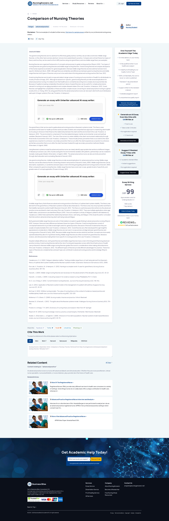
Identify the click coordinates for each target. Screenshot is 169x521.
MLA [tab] (36, 341)
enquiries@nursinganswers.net (134, 486)
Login (122, 3)
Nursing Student (131, 27)
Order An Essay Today (128, 211)
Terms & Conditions (119, 513)
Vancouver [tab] (63, 341)
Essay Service (90, 486)
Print (32, 39)
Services (65, 4)
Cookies (132, 513)
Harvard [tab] (53, 341)
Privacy (112, 513)
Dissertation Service (92, 489)
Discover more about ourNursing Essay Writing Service (128, 104)
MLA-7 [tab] (44, 341)
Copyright (127, 513)
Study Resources (78, 4)
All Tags (108, 363)
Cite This (41, 39)
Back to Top (31, 507)
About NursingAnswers (112, 486)
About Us (99, 4)
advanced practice (42, 27)
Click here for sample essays (74, 32)
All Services (89, 496)
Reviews (91, 4)
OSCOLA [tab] (84, 341)
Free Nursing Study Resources (111, 494)
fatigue (30, 27)
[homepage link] (28, 13)
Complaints (138, 513)
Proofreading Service (92, 493)
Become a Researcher (112, 489)
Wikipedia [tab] (74, 341)
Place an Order (134, 3)
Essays (35, 13)
